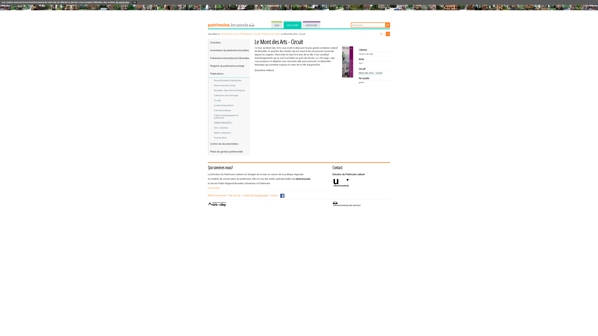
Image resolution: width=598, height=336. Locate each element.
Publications (246, 34)
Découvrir (292, 25)
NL (381, 34)
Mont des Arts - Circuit (370, 73)
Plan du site (235, 195)
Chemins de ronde (271, 34)
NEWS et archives (217, 195)
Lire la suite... (214, 188)
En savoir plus (122, 2)
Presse (274, 195)
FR (388, 34)
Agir (276, 25)
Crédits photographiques (256, 195)
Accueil (224, 34)
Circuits (257, 34)
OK (134, 2)
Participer (311, 25)
